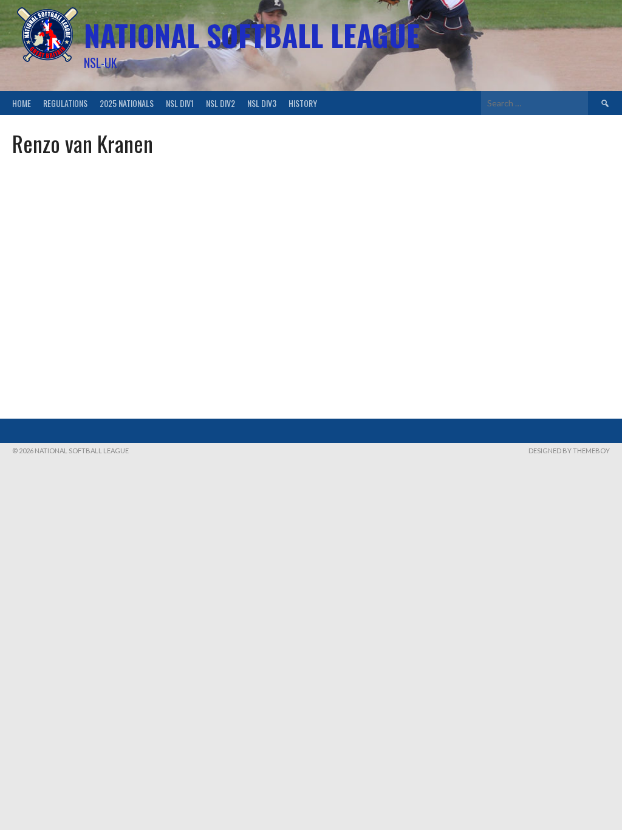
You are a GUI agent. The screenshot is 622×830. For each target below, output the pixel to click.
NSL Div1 (180, 103)
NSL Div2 (220, 103)
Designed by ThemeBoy (569, 450)
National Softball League (252, 35)
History (303, 103)
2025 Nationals (127, 103)
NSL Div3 (261, 103)
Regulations (65, 103)
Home (21, 103)
